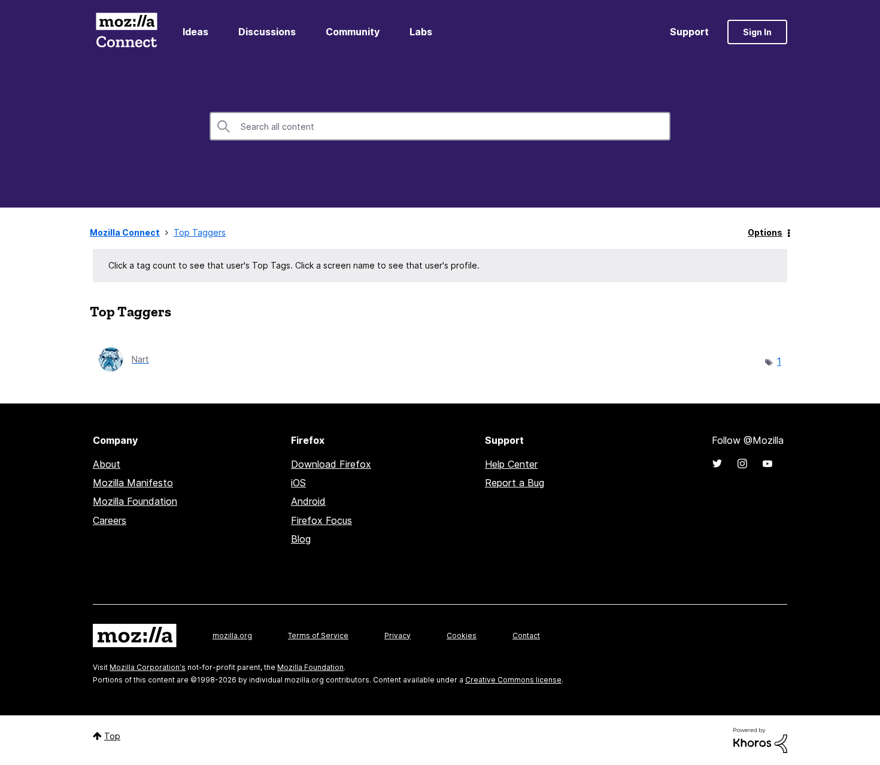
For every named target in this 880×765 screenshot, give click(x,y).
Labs (420, 32)
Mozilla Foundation (135, 501)
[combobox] (440, 126)
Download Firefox (331, 464)
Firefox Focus (321, 520)
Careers (109, 520)
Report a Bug (514, 483)
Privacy (397, 635)
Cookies (462, 635)
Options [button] (765, 232)
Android (308, 501)
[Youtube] (767, 463)
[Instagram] (742, 463)
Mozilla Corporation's (148, 667)
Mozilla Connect (126, 32)
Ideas (195, 32)
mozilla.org (232, 635)
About (106, 464)
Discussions (267, 32)
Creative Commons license (513, 679)
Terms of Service (318, 635)
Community (353, 32)
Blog (301, 539)
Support (689, 32)
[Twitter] (717, 463)
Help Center (511, 464)
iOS (298, 483)
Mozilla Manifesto (133, 483)
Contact (526, 635)
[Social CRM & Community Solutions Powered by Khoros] (760, 739)
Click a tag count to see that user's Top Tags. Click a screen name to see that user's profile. (294, 265)
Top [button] (112, 736)
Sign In (757, 32)
